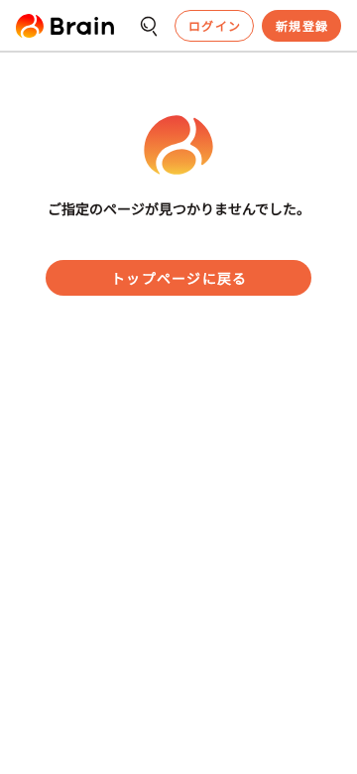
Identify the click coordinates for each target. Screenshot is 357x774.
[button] (65, 26)
